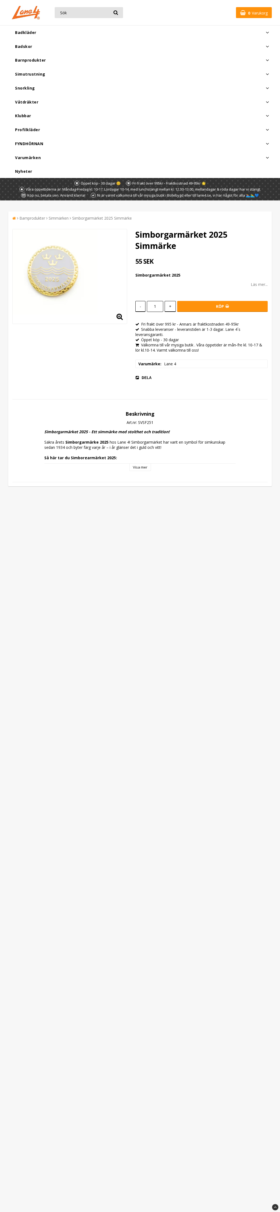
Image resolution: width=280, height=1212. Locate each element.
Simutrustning (30, 74)
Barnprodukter (30, 60)
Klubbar (23, 115)
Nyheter (23, 171)
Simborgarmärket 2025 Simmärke (102, 218)
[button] (254, 12)
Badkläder (25, 32)
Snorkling (25, 88)
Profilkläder (27, 129)
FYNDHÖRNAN (29, 143)
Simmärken (59, 218)
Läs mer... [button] (259, 284)
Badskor (23, 46)
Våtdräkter (26, 102)
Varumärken (28, 157)
